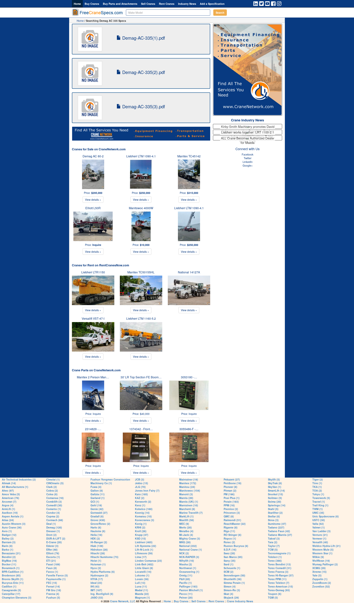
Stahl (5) (273, 509)
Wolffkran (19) (321, 560)
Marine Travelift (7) (191, 512)
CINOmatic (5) (55, 483)
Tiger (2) (317, 479)
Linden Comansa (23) (148, 560)
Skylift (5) (274, 479)
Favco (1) (52, 571)
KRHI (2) (140, 527)
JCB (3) (139, 479)
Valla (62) (318, 524)
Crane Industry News (247, 120)
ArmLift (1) (8, 509)
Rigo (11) (229, 531)
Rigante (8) (230, 527)
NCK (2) (184, 553)
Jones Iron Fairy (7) (147, 490)
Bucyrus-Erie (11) (13, 583)
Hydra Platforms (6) (103, 571)
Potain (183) (231, 501)
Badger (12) (9, 535)
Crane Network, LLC (122, 601)
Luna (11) (141, 586)
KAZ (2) (139, 498)
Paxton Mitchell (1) (191, 590)
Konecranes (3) (144, 520)
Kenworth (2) (143, 501)
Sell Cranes (148, 4)
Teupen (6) (274, 594)
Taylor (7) (274, 546)
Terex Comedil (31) (279, 568)
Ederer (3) (52, 546)
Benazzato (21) (11, 553)
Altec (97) (8, 490)
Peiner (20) (186, 597)
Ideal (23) (96, 583)
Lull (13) (140, 583)
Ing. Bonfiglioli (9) (102, 594)
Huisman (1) (98, 564)
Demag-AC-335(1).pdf (143, 37)
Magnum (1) (142, 597)
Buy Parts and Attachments (120, 4)
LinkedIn (248, 162)
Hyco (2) (96, 568)
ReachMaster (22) (235, 524)
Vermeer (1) (319, 538)
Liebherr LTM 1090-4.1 (141, 156)
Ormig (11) (185, 575)
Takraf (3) (274, 538)
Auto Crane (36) (12, 527)
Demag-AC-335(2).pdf (143, 72)
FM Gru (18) (53, 590)
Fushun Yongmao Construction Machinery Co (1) (110, 481)
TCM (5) (273, 549)
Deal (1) (51, 524)
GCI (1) (95, 501)
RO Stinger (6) (232, 535)
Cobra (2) (52, 490)
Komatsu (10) (143, 516)
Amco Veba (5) (11, 494)
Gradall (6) (97, 516)
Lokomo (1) (142, 575)
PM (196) (229, 494)
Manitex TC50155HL (141, 272)
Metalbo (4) (186, 531)
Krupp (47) (141, 535)
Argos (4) (7, 505)
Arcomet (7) (9, 501)
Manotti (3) (186, 494)
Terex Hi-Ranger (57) (281, 575)
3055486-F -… (188, 429)
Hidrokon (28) (99, 549)
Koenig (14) (142, 512)
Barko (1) (7, 549)
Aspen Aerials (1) (12, 516)
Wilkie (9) (318, 557)
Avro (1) (7, 531)
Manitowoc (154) (189, 490)
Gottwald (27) (99, 512)
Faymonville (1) (56, 579)
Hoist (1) (96, 560)
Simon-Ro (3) (232, 590)
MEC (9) (184, 524)
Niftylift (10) (186, 560)
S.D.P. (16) (230, 549)
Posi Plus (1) (232, 498)
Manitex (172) (187, 483)
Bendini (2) (9, 557)
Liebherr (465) (143, 542)
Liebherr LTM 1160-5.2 (141, 318)
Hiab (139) (97, 546)
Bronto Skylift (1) (12, 579)
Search (220, 12)
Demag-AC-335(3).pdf (143, 106)
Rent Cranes (166, 4)
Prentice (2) (231, 509)
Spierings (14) (276, 505)
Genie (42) (97, 509)
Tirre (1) (317, 483)
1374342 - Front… (141, 429)
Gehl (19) (96, 505)
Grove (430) (98, 520)
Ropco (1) (230, 538)
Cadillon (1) (9, 586)
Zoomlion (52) (321, 586)
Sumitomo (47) (277, 524)
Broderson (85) (11, 575)
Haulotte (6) (98, 531)
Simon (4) (230, 586)
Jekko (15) (141, 483)
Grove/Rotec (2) (100, 524)
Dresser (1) (53, 531)
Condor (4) (53, 512)
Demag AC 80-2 (93, 156)
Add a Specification (212, 4)
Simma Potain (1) (234, 583)
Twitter (247, 158)
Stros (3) (273, 520)
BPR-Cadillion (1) (12, 571)
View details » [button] (93, 199)
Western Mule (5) (323, 549)
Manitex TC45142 (189, 156)
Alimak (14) (9, 483)
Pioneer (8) (230, 487)
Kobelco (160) (143, 509)
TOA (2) (317, 490)
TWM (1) (317, 509)
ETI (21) (51, 560)
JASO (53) (97, 597)
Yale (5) (317, 575)
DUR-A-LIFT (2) (55, 538)
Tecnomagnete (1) (279, 553)
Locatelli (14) (143, 571)
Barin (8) (7, 546)
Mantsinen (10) (188, 505)
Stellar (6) (274, 516)
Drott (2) (51, 535)
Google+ (248, 165)
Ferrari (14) (53, 586)
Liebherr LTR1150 (93, 272)
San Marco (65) (233, 557)
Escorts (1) (53, 557)
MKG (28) (185, 542)
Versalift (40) (320, 542)
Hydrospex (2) (99, 575)
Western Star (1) (322, 553)
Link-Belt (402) (144, 564)
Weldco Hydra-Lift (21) (326, 546)
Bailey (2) (8, 538)
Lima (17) (141, 557)
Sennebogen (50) (234, 575)
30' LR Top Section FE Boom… (141, 377)
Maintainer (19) (188, 479)
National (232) (188, 546)
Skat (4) (228, 594)
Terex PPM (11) (277, 579)
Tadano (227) (276, 527)
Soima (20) (274, 501)
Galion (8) (97, 490)
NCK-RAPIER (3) (189, 557)
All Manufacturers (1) (15, 487)
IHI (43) (95, 586)
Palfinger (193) (188, 586)
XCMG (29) (319, 568)
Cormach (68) (54, 520)
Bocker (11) (9, 564)
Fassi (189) (53, 564)
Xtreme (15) (319, 571)
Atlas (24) (8, 520)
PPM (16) (229, 505)
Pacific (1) (185, 583)
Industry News (187, 4)
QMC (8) (229, 516)
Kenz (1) (140, 505)
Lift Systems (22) (145, 546)
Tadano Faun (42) (279, 531)
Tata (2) (272, 542)
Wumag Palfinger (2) (325, 564)
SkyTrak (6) (275, 483)
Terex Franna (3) (278, 571)
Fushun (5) (53, 597)
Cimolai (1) (53, 479)
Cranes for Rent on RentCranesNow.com (100, 265)
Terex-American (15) (280, 586)
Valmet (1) (318, 527)
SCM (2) (228, 571)
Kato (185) (141, 494)
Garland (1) (98, 498)
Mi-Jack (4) (186, 535)
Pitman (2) (230, 490)
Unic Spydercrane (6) (325, 516)
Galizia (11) (98, 494)
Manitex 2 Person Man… (93, 377)
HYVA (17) (97, 579)
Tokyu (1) (318, 494)
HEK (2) (95, 538)
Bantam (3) (8, 542)
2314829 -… (93, 429)
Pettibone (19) (232, 483)
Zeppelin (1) (319, 579)
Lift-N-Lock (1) (144, 549)
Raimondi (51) (232, 520)
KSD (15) (140, 538)
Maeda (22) (142, 594)
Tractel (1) (318, 501)
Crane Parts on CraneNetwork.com (96, 370)
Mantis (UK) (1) (188, 501)
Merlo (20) (185, 527)
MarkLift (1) (186, 516)
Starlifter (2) (275, 512)
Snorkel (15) (275, 494)
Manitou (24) (187, 487)
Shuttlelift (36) (233, 579)
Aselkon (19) (10, 512)
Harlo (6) (96, 527)
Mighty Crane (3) (189, 538)
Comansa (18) (55, 498)
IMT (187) (96, 590)
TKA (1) (317, 487)
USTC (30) (318, 520)
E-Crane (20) (54, 542)
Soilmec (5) (275, 498)
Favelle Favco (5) (57, 575)
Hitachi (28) (98, 553)
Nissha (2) (185, 564)
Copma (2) (52, 516)
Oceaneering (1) (189, 571)
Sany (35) (229, 560)
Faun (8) (51, 568)
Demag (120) (54, 527)
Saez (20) (229, 553)
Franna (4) (52, 594)
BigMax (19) (9, 560)
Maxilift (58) (186, 520)
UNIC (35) (318, 512)
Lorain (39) (142, 579)
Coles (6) (52, 494)
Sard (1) (228, 564)
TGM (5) (273, 597)
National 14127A (189, 272)
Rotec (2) (229, 542)
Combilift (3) (54, 501)
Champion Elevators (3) (16, 597)
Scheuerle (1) (232, 568)
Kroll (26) (140, 531)
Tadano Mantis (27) (280, 535)
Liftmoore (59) (144, 553)
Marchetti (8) (187, 509)
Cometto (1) (53, 509)
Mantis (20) (186, 498)
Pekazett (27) (232, 479)
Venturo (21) (320, 535)
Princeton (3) (232, 512)
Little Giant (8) (144, 568)
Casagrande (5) (11, 590)
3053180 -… (189, 377)
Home (77, 4)
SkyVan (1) (274, 487)
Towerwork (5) (321, 498)
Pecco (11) (185, 594)
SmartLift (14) (276, 490)
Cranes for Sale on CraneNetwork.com (99, 149)
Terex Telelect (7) (278, 583)
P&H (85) (184, 579)
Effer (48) (52, 549)
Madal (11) (141, 590)
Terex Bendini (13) (279, 564)
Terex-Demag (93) (279, 590)
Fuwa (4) (96, 487)
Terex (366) (275, 560)
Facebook (247, 154)
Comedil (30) (54, 505)
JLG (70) (140, 487)
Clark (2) (51, 487)
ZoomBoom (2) (321, 583)
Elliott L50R (93, 208)
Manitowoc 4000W (141, 208)
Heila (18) (96, 535)
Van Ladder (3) (321, 531)
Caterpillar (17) (11, 594)
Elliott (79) (52, 553)
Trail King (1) (320, 505)
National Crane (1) (190, 549)
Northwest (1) (187, 568)
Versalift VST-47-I (93, 318)
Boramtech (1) (11, 568)
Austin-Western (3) (13, 524)
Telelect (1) (275, 557)
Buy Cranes (92, 4)
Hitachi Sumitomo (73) (104, 557)
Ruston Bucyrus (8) (236, 546)
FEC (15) (51, 583)
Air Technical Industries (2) (19, 479)
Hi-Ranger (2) (99, 542)
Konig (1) (141, 524)
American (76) (10, 498)
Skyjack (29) (231, 597)
